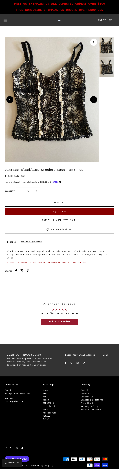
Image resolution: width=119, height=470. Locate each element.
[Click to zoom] (93, 42)
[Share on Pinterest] (28, 271)
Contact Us (87, 397)
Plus (45, 410)
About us (86, 393)
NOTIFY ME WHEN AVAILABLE (59, 220)
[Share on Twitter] (22, 271)
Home (45, 390)
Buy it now (59, 211)
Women (46, 400)
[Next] (93, 99)
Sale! (46, 419)
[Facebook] (65, 364)
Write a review (59, 321)
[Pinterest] (71, 364)
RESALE (46, 416)
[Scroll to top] (112, 461)
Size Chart (87, 403)
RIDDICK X (48, 403)
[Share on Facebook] (16, 271)
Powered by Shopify (42, 465)
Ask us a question (31, 242)
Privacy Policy (89, 406)
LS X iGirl (49, 406)
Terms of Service (91, 410)
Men (44, 397)
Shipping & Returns (92, 400)
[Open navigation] (24, 20)
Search (84, 390)
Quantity (10, 191)
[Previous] (9, 99)
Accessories (49, 413)
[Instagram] (78, 364)
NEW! (45, 393)
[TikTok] (84, 364)
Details (11, 242)
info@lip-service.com (17, 393)
